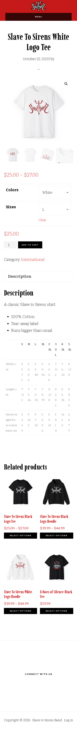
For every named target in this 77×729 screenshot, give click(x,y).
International (32, 259)
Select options (20, 535)
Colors (12, 189)
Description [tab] (19, 276)
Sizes (11, 206)
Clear (42, 220)
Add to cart (30, 245)
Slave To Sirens (38, 6)
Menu (38, 17)
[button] (66, 84)
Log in (68, 720)
